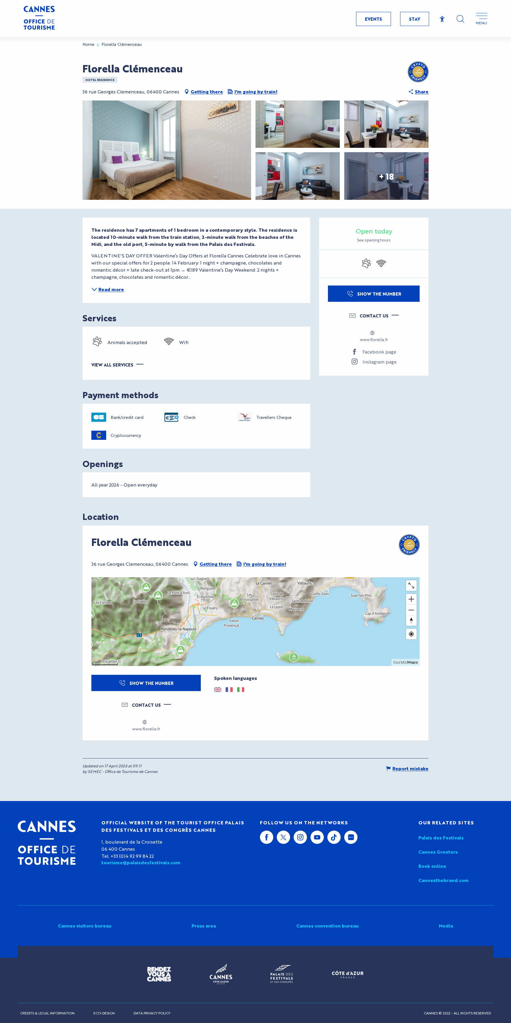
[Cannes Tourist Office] (47, 843)
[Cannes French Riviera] (221, 974)
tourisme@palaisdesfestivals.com (140, 862)
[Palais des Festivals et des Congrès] (282, 974)
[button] (460, 19)
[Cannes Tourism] (39, 18)
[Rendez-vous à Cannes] (159, 974)
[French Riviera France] (347, 974)
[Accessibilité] (442, 19)
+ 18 (386, 176)
